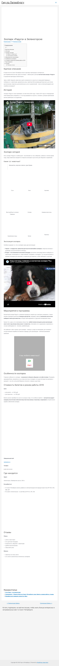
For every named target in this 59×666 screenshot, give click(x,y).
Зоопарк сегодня (10, 52)
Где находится (8, 61)
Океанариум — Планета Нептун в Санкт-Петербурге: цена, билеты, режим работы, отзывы (29, 594)
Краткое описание (9, 49)
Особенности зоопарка (11, 58)
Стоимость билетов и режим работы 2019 (15, 60)
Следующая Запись (46, 603)
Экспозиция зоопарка (12, 55)
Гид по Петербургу (13, 2)
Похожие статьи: (11, 65)
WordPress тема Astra (42, 662)
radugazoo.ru (7, 462)
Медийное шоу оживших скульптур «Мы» (16, 596)
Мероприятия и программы (12, 57)
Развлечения (7, 41)
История (8, 51)
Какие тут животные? (12, 54)
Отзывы (7, 63)
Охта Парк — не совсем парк (13, 592)
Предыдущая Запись (13, 603)
